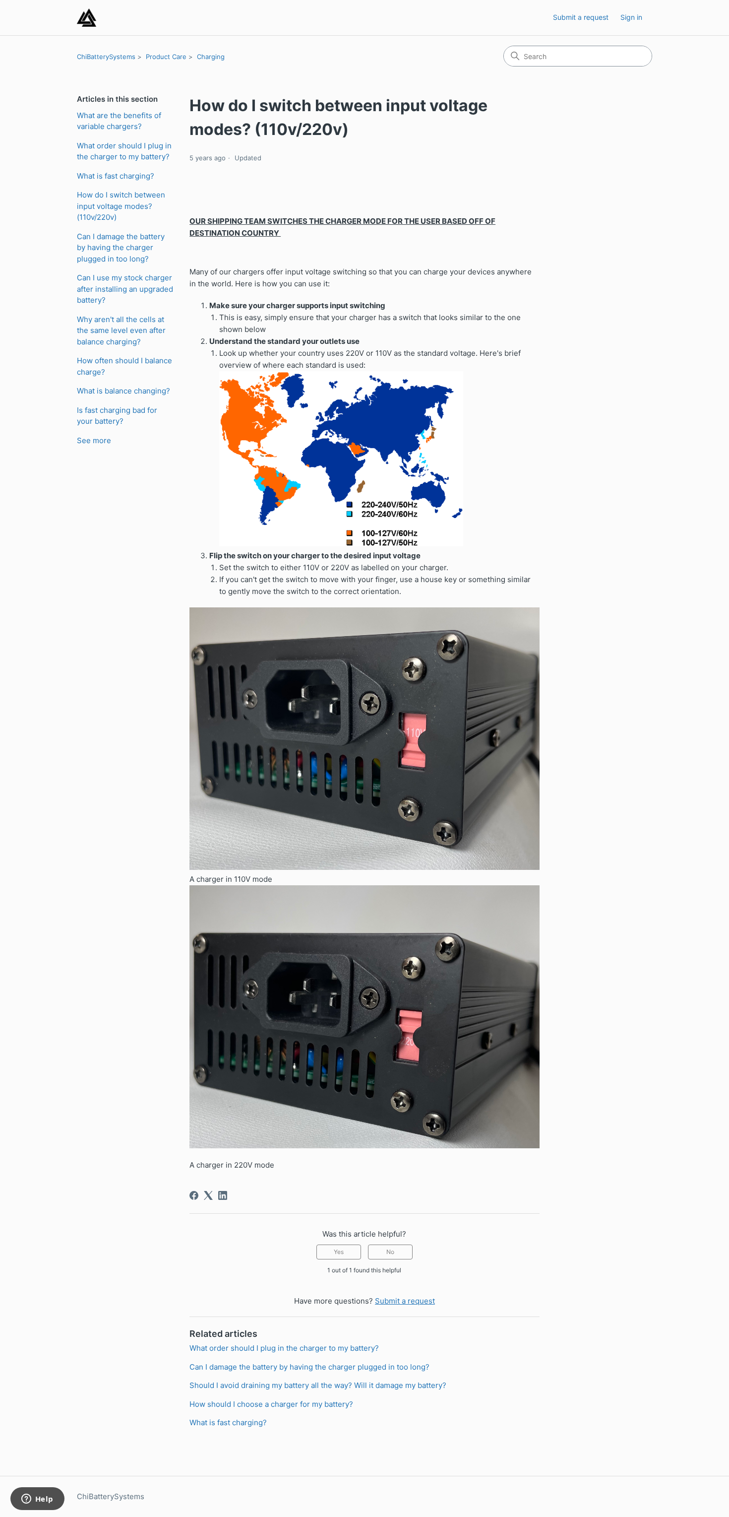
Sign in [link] (631, 17)
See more (94, 440)
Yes (339, 1251)
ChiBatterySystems (106, 57)
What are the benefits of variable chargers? (119, 121)
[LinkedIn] (222, 1195)
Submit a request (580, 17)
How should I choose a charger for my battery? (271, 1404)
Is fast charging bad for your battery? (117, 415)
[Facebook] (193, 1195)
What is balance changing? (123, 391)
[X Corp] (208, 1195)
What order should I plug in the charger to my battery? (124, 151)
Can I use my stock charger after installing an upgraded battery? (125, 289)
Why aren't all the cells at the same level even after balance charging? (121, 330)
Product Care (166, 57)
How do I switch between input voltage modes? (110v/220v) (121, 206)
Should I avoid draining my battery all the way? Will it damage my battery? (317, 1385)
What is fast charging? (115, 176)
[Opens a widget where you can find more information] (37, 1499)
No (390, 1251)
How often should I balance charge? (124, 366)
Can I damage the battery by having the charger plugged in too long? (121, 248)
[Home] (86, 17)
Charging (211, 57)
